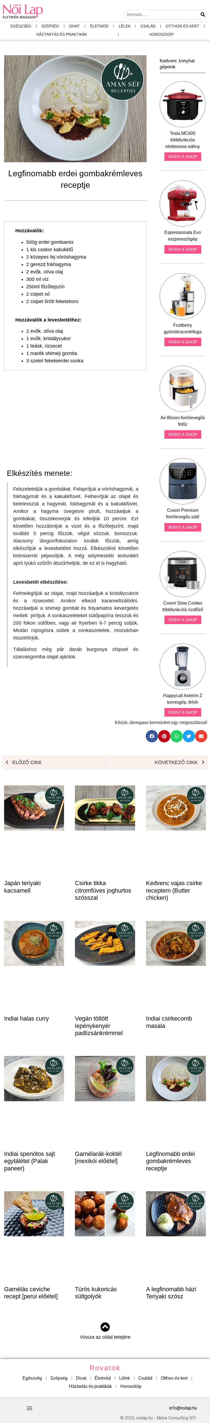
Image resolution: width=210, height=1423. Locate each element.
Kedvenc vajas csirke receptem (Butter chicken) (174, 890)
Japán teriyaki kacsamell (22, 887)
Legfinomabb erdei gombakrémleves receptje (170, 1161)
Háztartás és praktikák (61, 34)
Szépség (50, 26)
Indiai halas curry (26, 1018)
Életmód (99, 26)
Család (148, 26)
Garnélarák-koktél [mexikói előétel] (98, 1157)
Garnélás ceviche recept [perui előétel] (31, 1293)
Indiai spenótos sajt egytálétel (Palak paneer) (29, 1161)
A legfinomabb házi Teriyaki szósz (171, 1293)
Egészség (20, 26)
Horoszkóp (161, 34)
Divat (74, 26)
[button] (152, 736)
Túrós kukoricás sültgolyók (96, 1293)
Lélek (124, 26)
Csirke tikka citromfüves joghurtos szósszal (103, 890)
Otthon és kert (182, 26)
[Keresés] (203, 14)
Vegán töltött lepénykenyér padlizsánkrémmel (99, 1025)
